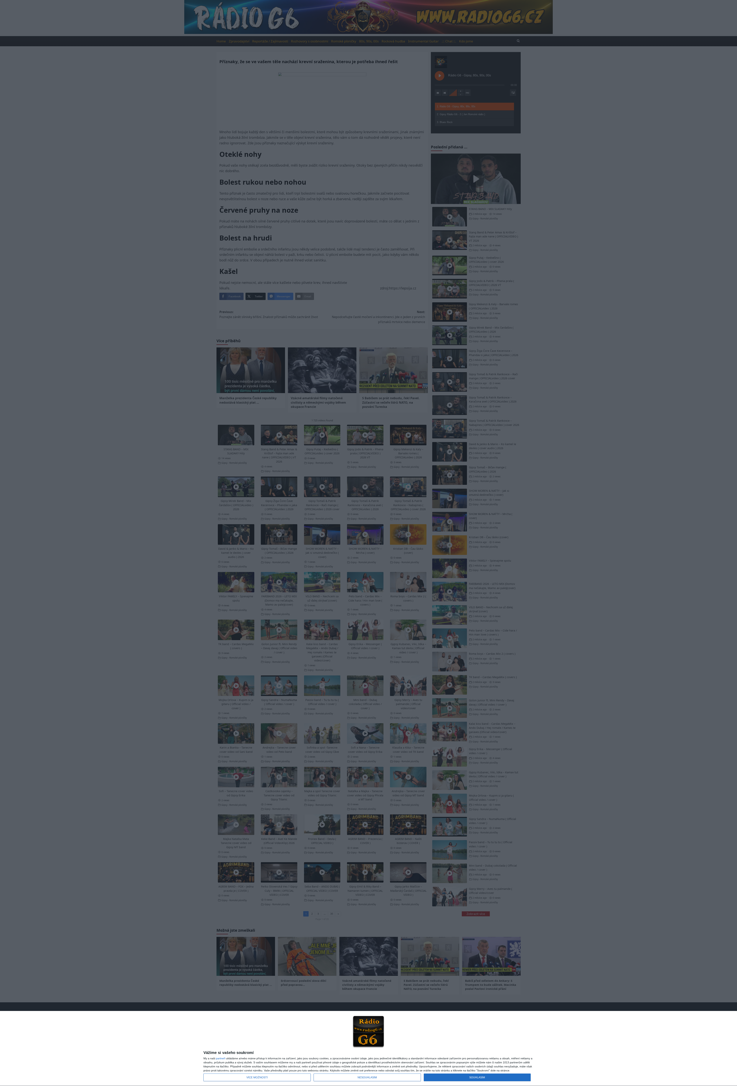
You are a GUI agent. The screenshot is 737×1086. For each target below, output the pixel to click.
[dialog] (368, 1048)
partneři (220, 1058)
